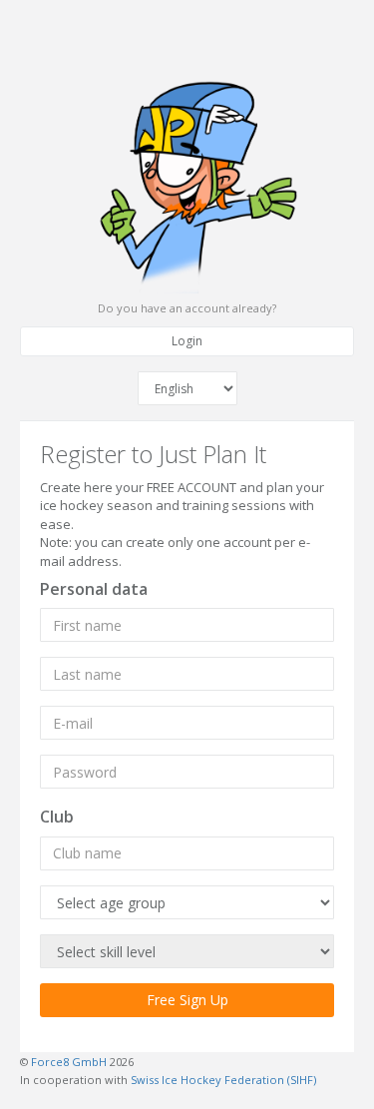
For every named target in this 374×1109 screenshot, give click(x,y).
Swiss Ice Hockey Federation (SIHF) (223, 1079)
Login (187, 340)
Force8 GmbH (69, 1061)
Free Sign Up (187, 999)
